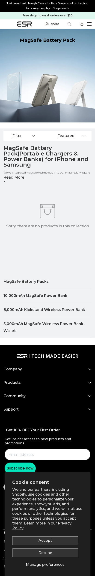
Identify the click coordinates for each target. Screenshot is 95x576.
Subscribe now (20, 468)
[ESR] (24, 24)
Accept (45, 540)
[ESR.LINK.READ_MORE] (47, 6)
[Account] (46, 24)
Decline (45, 553)
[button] (83, 24)
